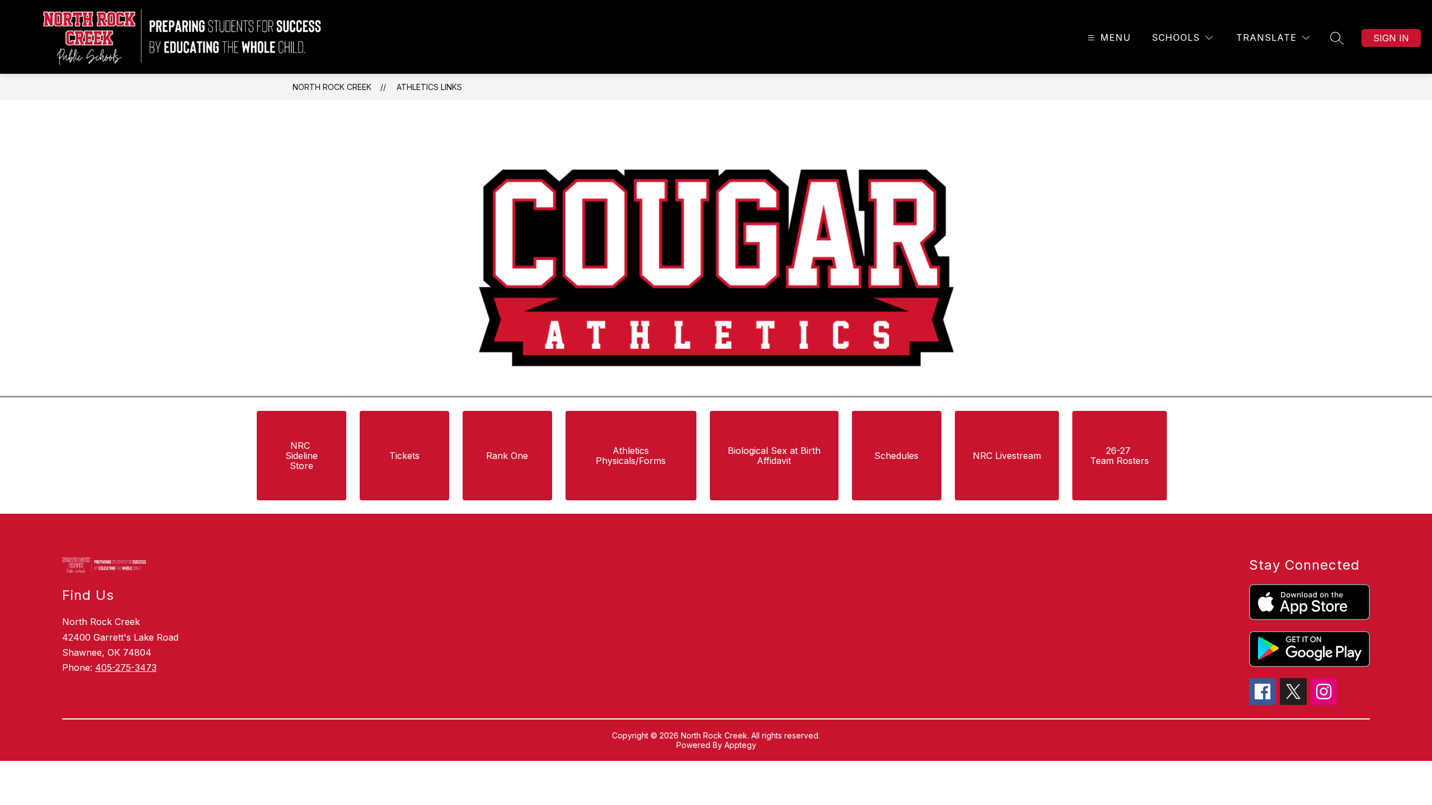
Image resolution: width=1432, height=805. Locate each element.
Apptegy (740, 745)
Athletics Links (429, 87)
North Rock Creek (332, 87)
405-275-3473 (126, 667)
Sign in (1391, 38)
